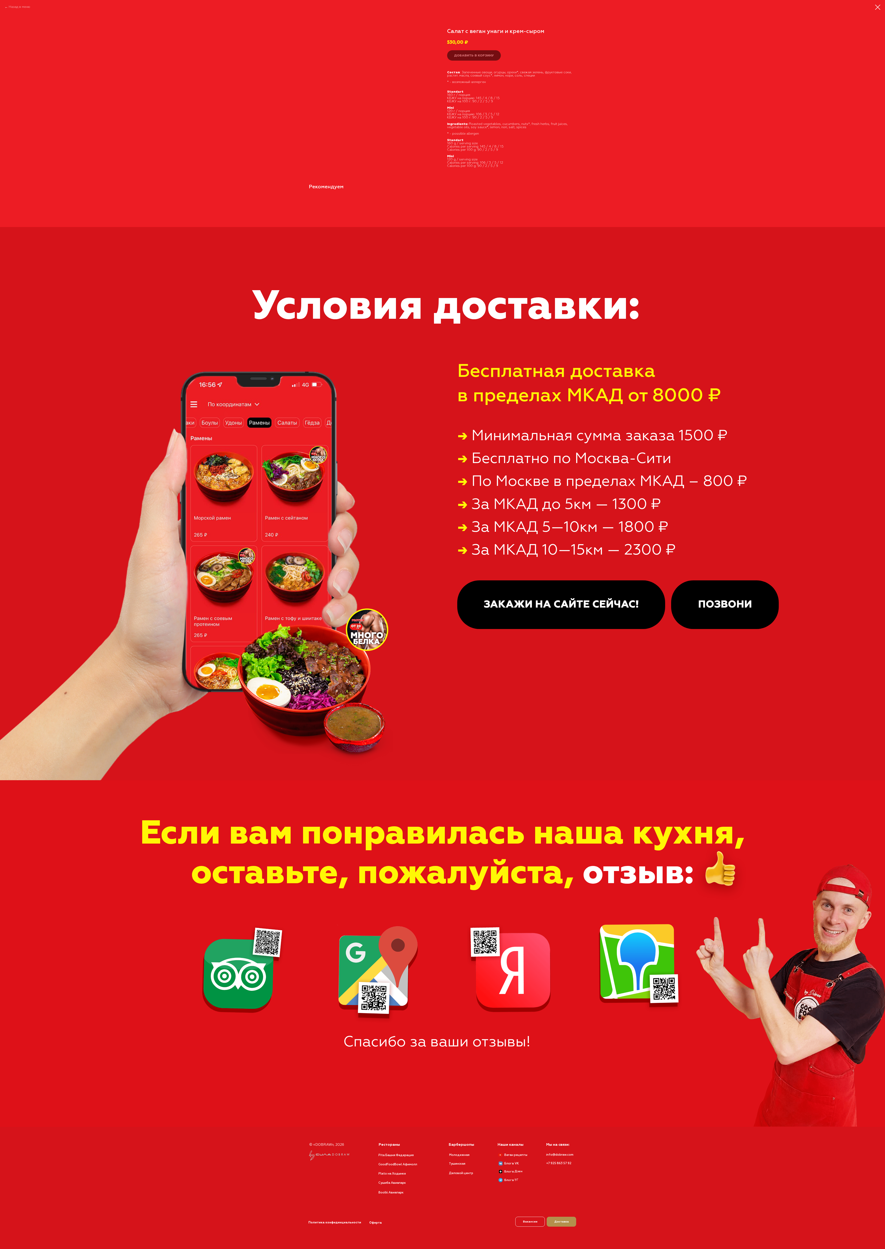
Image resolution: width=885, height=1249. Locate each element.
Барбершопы (461, 1145)
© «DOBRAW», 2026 (326, 1144)
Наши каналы (510, 1145)
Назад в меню (19, 7)
